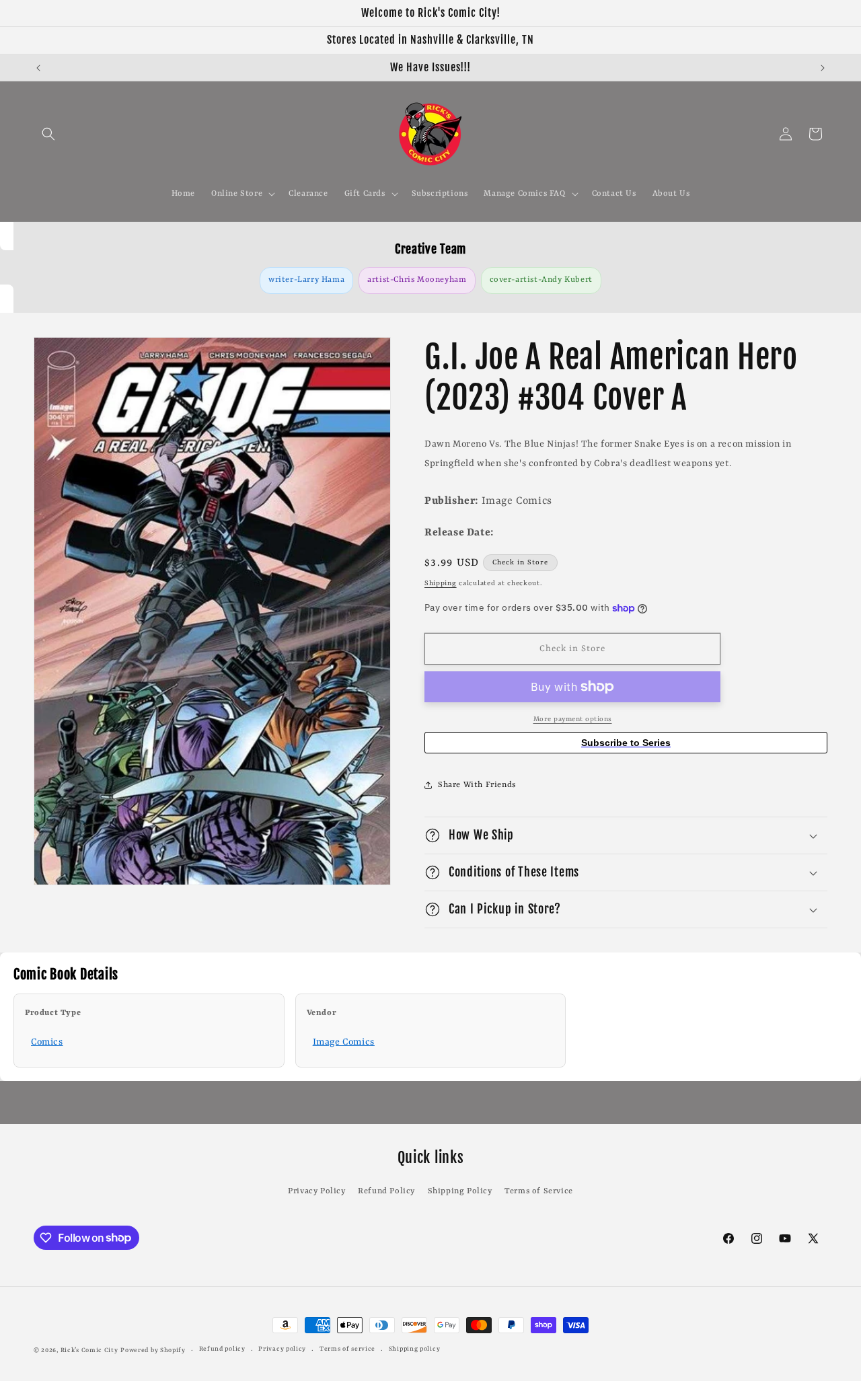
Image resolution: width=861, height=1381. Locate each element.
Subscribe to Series (626, 742)
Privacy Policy (316, 1191)
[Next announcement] (822, 68)
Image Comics (344, 1042)
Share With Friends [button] (477, 785)
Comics (47, 1042)
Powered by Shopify (153, 1350)
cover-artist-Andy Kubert (541, 280)
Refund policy (222, 1349)
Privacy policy (282, 1349)
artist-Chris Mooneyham (416, 280)
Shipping (440, 583)
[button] (48, 134)
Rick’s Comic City (89, 1350)
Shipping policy (415, 1349)
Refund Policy (386, 1191)
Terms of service (347, 1349)
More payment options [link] (572, 719)
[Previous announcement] (38, 68)
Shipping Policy (460, 1191)
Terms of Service (538, 1191)
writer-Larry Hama (306, 280)
